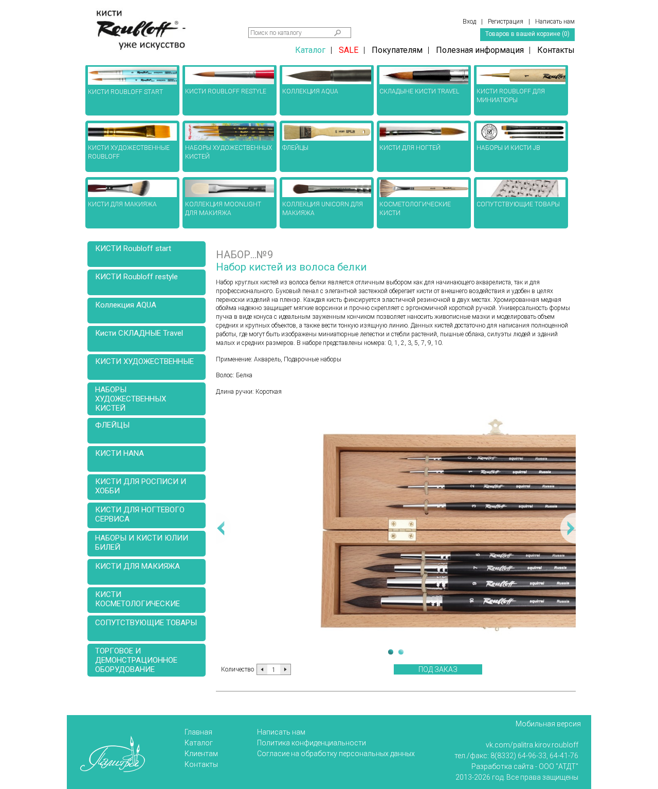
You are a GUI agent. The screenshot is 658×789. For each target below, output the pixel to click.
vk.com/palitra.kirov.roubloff (532, 745)
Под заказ (438, 669)
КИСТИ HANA (119, 453)
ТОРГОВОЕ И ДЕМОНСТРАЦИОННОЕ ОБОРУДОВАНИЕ (136, 660)
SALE (348, 50)
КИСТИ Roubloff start (133, 248)
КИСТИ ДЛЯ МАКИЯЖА (137, 566)
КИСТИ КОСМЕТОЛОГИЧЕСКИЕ (137, 599)
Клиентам (201, 753)
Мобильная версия (548, 724)
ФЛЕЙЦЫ (112, 425)
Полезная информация (480, 50)
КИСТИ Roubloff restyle (136, 276)
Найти (337, 32)
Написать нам (281, 732)
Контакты (556, 50)
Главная (198, 732)
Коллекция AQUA (125, 305)
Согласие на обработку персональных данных (336, 753)
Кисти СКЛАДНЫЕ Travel (139, 333)
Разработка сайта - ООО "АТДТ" (524, 766)
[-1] (262, 669)
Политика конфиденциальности (311, 743)
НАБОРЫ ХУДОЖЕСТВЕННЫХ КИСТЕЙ (130, 399)
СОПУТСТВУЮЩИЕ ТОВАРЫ (146, 622)
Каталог (310, 50)
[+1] (285, 669)
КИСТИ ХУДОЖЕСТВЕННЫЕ (144, 361)
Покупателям (397, 50)
